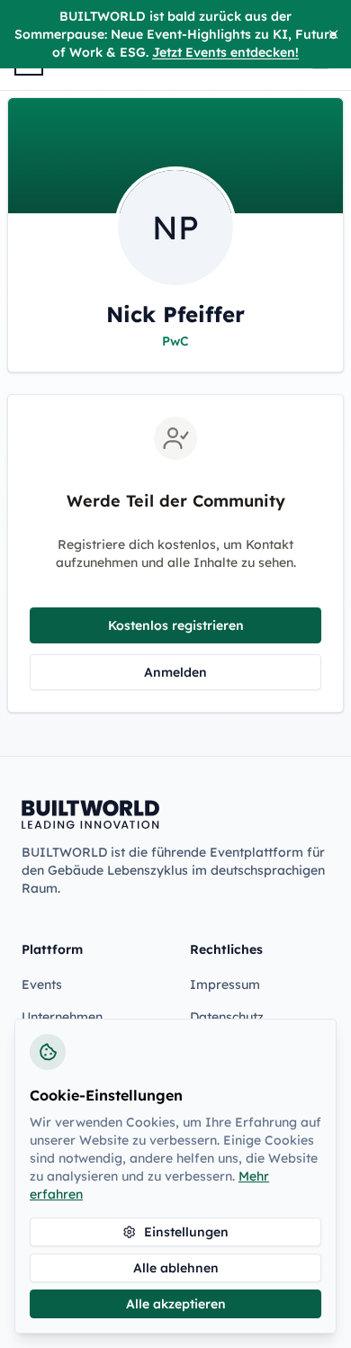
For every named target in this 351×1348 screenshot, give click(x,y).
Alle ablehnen (176, 1268)
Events (42, 984)
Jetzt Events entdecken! (225, 52)
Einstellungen (186, 1232)
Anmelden (175, 672)
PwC (175, 341)
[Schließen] (333, 34)
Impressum (225, 984)
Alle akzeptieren (176, 1304)
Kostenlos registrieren (176, 625)
